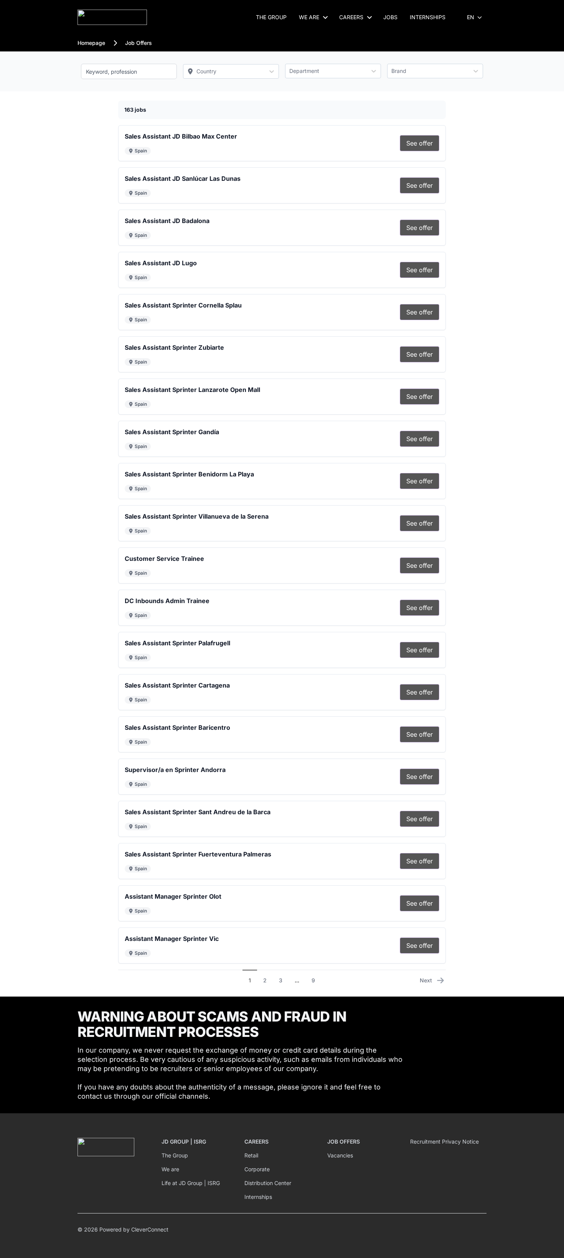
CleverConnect (149, 1229)
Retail (251, 1155)
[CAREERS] (369, 17)
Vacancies (340, 1155)
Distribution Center (267, 1183)
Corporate (257, 1169)
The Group (175, 1155)
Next (426, 980)
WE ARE (309, 17)
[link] (419, 143)
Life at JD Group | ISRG (191, 1183)
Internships (258, 1197)
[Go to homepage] (112, 17)
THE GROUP (271, 17)
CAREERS (351, 17)
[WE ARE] (325, 17)
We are (170, 1169)
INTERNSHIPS (427, 17)
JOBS (390, 17)
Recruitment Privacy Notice (444, 1141)
